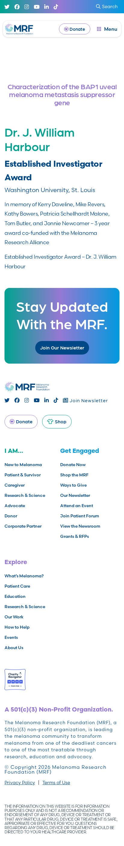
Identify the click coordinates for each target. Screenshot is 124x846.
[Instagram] (26, 6)
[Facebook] (17, 6)
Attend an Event (76, 505)
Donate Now (72, 464)
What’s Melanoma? (24, 576)
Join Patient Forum (79, 516)
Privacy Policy (20, 782)
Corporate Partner (23, 526)
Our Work (14, 617)
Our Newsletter (75, 495)
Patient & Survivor (23, 475)
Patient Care (17, 586)
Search (110, 6)
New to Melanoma (23, 464)
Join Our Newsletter (62, 347)
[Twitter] (7, 6)
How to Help (17, 627)
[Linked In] (46, 6)
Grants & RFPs (74, 536)
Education (15, 596)
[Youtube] (36, 6)
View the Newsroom (80, 526)
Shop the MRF (74, 475)
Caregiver (15, 485)
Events (11, 637)
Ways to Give (73, 485)
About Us (14, 647)
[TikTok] (56, 6)
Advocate (15, 505)
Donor (11, 516)
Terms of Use (56, 782)
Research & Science (25, 495)
